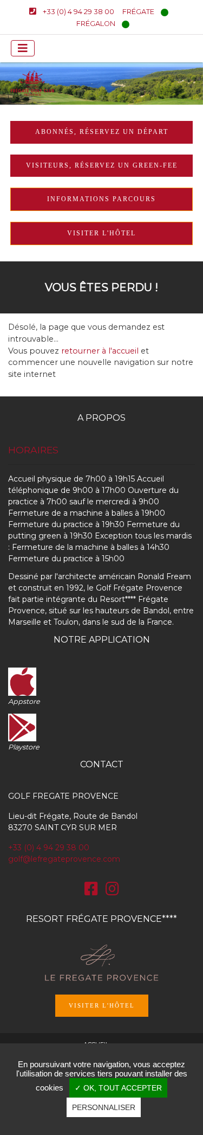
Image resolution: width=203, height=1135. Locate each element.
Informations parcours (101, 199)
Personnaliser (103, 1107)
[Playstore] (22, 727)
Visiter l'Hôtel (102, 1005)
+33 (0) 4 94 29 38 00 (48, 847)
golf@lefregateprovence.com (64, 859)
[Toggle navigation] (23, 48)
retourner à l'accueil (100, 351)
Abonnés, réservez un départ (101, 132)
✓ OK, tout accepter (118, 1087)
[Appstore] (22, 680)
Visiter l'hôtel (101, 233)
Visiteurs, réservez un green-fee (102, 165)
